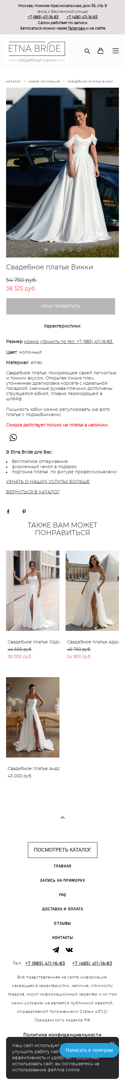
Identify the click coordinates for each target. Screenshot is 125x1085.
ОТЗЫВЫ (62, 923)
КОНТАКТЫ (62, 938)
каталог (13, 81)
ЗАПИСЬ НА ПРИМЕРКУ (62, 880)
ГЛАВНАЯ (62, 866)
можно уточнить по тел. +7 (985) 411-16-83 (68, 342)
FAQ (62, 895)
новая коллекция (44, 81)
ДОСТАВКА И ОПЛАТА (62, 909)
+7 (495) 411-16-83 (82, 17)
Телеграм (77, 28)
